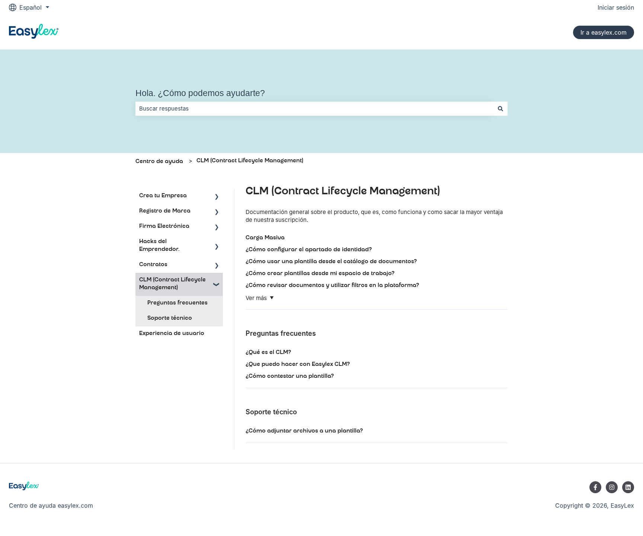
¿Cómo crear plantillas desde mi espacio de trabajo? (320, 274)
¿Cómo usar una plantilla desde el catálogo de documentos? (331, 262)
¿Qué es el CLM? (268, 353)
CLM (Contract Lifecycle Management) (249, 161)
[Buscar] (500, 108)
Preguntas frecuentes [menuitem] (177, 303)
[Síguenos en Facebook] (595, 487)
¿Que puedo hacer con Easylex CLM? (298, 365)
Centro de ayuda (159, 162)
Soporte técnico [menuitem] (169, 319)
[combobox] (314, 108)
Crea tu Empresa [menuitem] (163, 196)
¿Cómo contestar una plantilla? (290, 377)
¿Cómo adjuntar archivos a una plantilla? (304, 431)
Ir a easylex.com (603, 32)
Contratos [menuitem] (153, 265)
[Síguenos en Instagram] (612, 487)
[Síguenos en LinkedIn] (628, 487)
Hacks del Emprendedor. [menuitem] (159, 246)
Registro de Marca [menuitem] (165, 211)
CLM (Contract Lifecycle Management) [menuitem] (172, 284)
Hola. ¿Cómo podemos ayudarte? (200, 93)
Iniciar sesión (616, 7)
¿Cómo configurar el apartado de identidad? (309, 250)
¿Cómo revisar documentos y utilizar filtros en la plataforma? (332, 286)
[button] (217, 197)
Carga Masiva (265, 238)
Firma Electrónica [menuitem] (164, 227)
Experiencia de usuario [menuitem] (171, 334)
